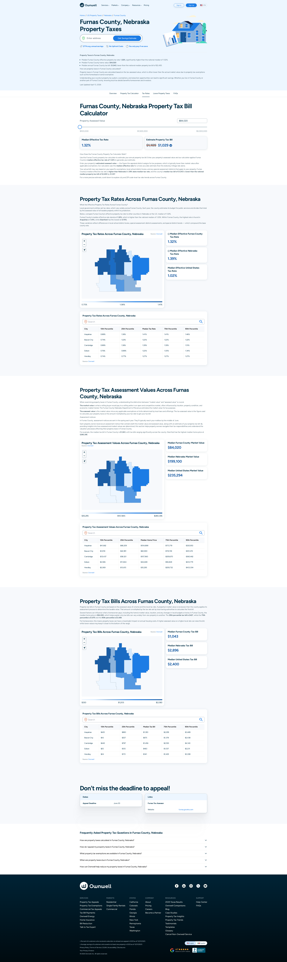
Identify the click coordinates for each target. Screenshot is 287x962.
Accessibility (112, 947)
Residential (111, 902)
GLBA (105, 947)
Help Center (201, 902)
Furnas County (120, 15)
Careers (148, 909)
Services (84, 898)
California (133, 902)
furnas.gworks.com (186, 809)
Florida (132, 909)
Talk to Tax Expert (88, 927)
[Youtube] (205, 886)
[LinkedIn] (184, 886)
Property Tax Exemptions (91, 905)
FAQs (198, 905)
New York (133, 920)
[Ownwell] (88, 5)
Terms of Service (96, 947)
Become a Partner (153, 913)
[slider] (80, 127)
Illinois (132, 916)
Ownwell (159, 234)
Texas (132, 927)
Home (82, 15)
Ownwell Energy (87, 916)
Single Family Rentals (115, 905)
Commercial (111, 909)
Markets (110, 898)
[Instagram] (191, 886)
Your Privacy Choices (87, 950)
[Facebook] (176, 886)
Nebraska (108, 15)
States (132, 898)
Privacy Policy (84, 947)
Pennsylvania (135, 923)
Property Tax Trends (174, 920)
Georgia (133, 913)
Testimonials (170, 923)
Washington (134, 930)
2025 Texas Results (174, 902)
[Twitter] (198, 886)
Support (200, 898)
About (148, 902)
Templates (170, 927)
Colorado (133, 905)
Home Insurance (87, 920)
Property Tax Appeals (89, 902)
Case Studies (171, 913)
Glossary (169, 930)
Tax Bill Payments (87, 913)
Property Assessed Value (92, 120)
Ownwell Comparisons (175, 905)
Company (149, 898)
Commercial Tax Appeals (91, 909)
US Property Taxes (94, 15)
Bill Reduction (86, 923)
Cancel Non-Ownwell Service (178, 934)
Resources (170, 898)
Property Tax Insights (174, 916)
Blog (167, 909)
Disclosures (121, 947)
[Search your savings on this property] (201, 321)
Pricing (148, 905)
